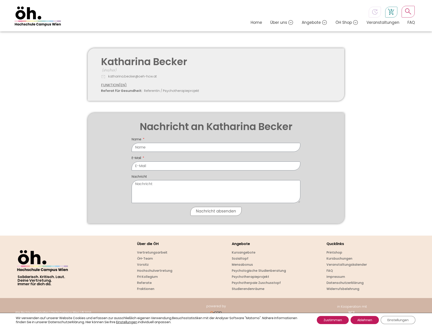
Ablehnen (364, 320)
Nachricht (139, 176)
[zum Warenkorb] (391, 12)
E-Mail (137, 158)
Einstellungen (126, 322)
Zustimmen (333, 320)
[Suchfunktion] (408, 11)
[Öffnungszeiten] (375, 12)
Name (137, 139)
